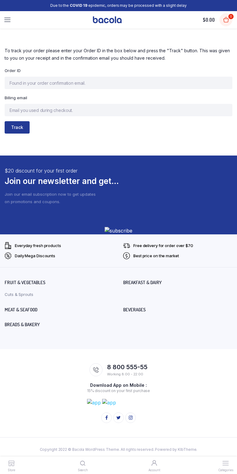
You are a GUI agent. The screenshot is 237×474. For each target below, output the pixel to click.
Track (17, 127)
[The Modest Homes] (107, 19)
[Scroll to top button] (227, 449)
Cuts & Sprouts (19, 294)
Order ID (13, 70)
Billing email (16, 97)
